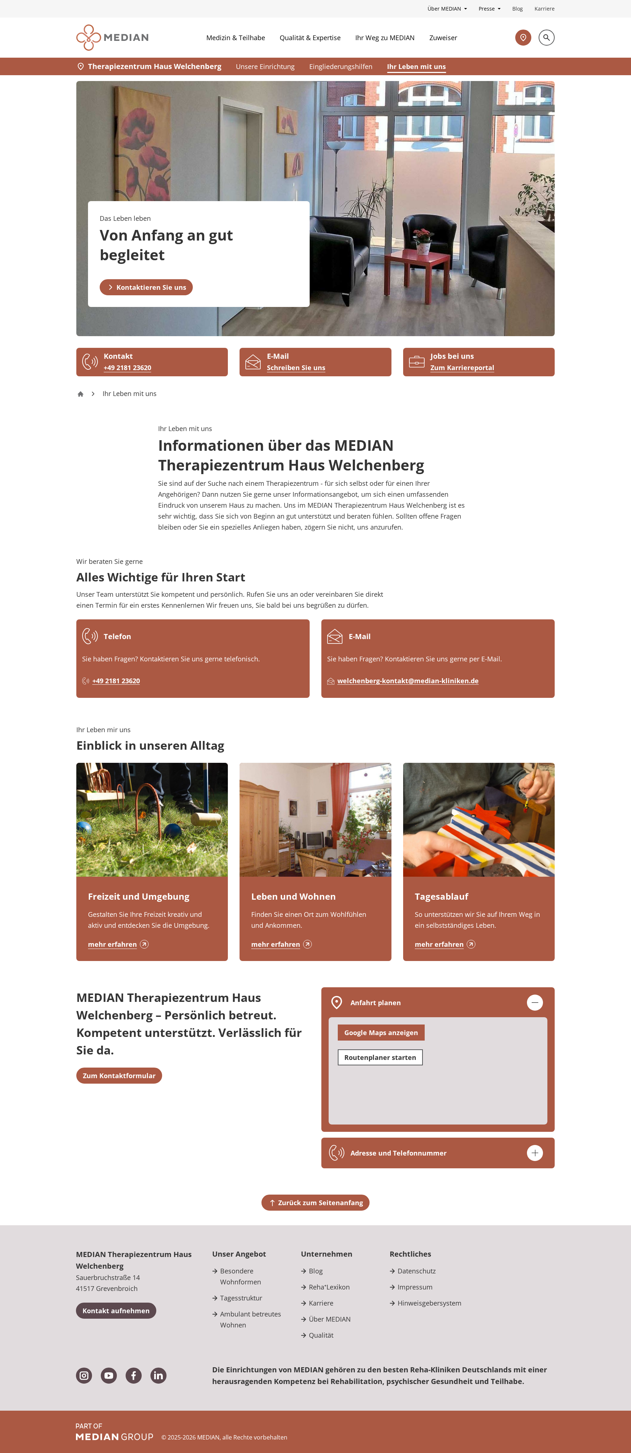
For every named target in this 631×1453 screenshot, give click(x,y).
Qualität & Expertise (310, 37)
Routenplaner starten (380, 1057)
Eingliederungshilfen (340, 66)
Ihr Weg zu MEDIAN (385, 37)
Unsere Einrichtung (265, 66)
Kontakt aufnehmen (116, 1310)
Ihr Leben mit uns (416, 66)
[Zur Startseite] (112, 37)
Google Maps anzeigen (381, 1032)
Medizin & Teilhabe (235, 37)
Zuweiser (443, 37)
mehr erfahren (112, 944)
